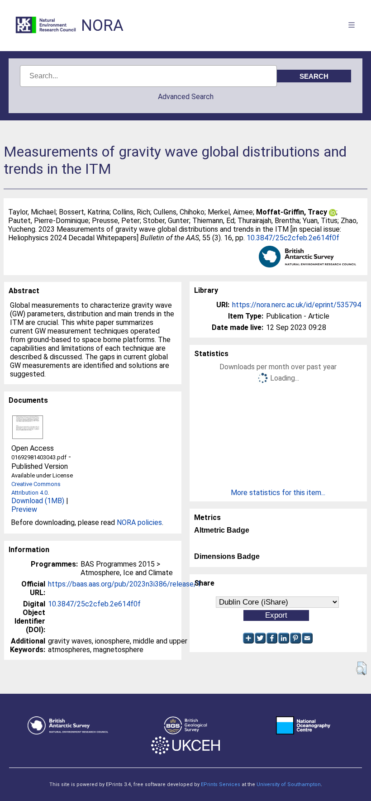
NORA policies (139, 522)
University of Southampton (289, 784)
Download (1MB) (37, 500)
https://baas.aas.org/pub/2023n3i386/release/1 (124, 584)
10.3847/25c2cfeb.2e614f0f (293, 238)
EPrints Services (220, 784)
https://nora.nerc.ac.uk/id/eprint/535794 (296, 304)
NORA (102, 25)
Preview (24, 509)
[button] (361, 668)
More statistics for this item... (278, 492)
